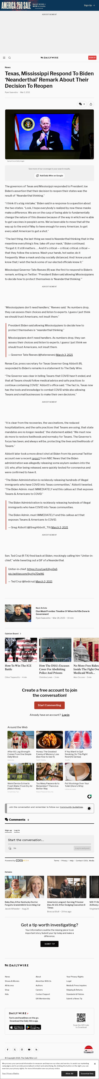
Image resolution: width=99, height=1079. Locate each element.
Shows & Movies (12, 981)
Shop (7, 990)
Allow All (69, 1074)
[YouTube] (29, 1049)
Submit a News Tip (74, 998)
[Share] (91, 104)
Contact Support (43, 994)
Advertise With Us (43, 981)
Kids (7, 994)
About (38, 977)
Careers (39, 990)
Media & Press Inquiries (76, 985)
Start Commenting (49, 705)
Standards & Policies (75, 994)
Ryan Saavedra (11, 92)
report (36, 458)
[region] (49, 1069)
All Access (9, 985)
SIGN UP (92, 58)
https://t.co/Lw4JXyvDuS (42, 569)
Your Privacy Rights (75, 977)
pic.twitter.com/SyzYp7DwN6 (26, 573)
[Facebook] (7, 1049)
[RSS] (36, 1049)
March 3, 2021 (64, 354)
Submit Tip (50, 944)
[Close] (95, 1064)
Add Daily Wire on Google (51, 176)
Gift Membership (43, 998)
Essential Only (87, 1074)
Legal (68, 981)
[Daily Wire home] (49, 57)
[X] (14, 1049)
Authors (39, 985)
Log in (65, 714)
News (7, 977)
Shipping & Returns (74, 990)
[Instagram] (21, 1049)
